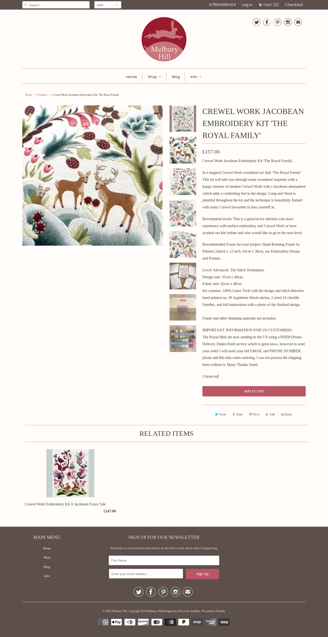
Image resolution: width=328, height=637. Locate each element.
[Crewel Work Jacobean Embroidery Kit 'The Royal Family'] (92, 175)
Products (42, 95)
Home (131, 76)
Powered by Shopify (213, 611)
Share (239, 414)
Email (288, 414)
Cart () (270, 4)
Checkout (294, 4)
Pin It (256, 414)
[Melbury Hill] (164, 40)
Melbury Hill (119, 611)
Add (272, 414)
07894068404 (222, 4)
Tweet (222, 414)
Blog (176, 76)
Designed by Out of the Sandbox (181, 611)
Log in (247, 4)
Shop (152, 76)
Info (194, 76)
